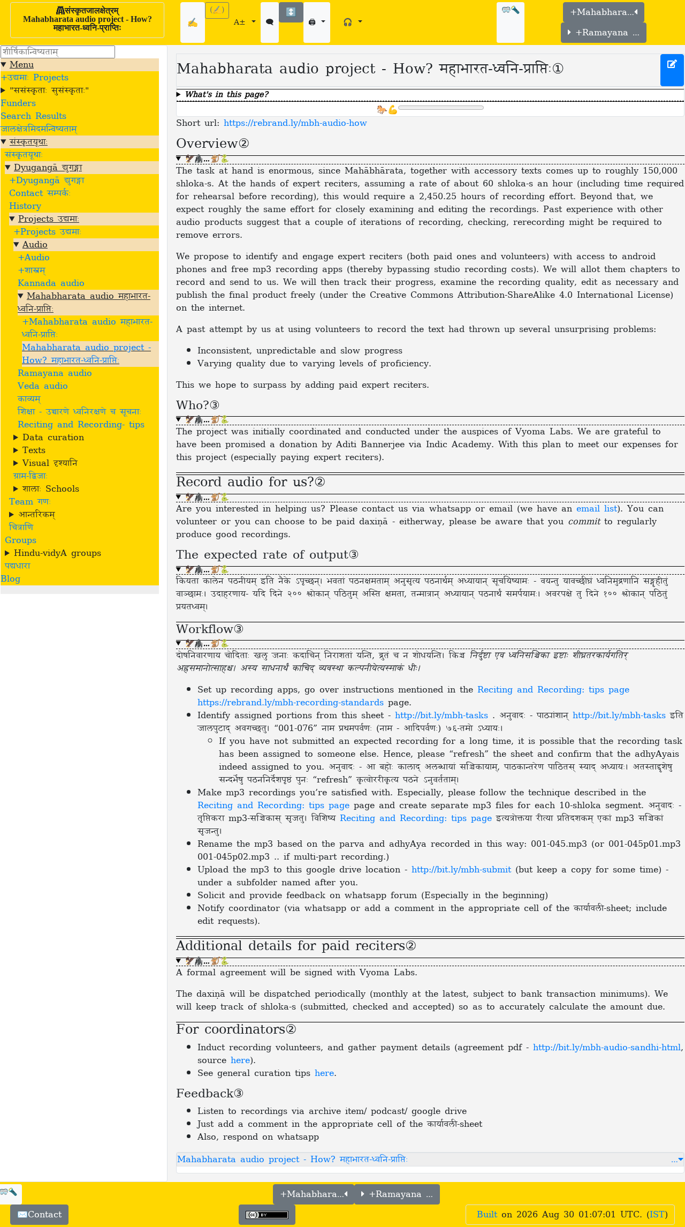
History (25, 206)
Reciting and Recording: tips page (273, 805)
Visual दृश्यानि (50, 463)
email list (596, 509)
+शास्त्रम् (31, 270)
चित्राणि (21, 528)
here (240, 1060)
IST (657, 1215)
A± (241, 23)
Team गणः (30, 502)
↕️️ (291, 12)
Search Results (33, 116)
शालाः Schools (50, 489)
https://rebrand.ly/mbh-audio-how (295, 123)
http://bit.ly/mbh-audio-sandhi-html (607, 1048)
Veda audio (43, 386)
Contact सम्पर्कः (40, 193)
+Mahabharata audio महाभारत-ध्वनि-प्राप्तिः (87, 328)
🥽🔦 (510, 10)
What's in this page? (226, 95)
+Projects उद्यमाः (47, 232)
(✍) (217, 10)
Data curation (53, 437)
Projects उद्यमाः (48, 219)
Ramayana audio (55, 373)
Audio (35, 244)
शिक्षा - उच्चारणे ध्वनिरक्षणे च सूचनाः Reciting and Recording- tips (81, 418)
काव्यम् (29, 399)
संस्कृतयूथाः (29, 142)
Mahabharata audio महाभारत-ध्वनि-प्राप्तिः (84, 302)
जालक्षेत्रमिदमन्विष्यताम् (39, 129)
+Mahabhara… (602, 12)
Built (487, 1215)
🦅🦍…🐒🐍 (206, 160)
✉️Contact (39, 1215)
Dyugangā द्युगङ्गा (48, 167)
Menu (22, 64)
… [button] (674, 1159)
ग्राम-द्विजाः (30, 476)
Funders (18, 103)
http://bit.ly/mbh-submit (461, 870)
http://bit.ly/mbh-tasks (443, 715)
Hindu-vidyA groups (57, 553)
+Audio (34, 258)
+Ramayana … (605, 33)
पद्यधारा (17, 566)
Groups (20, 540)
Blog (10, 579)
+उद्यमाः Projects (34, 78)
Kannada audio (51, 283)
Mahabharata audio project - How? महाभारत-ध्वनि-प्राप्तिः (86, 354)
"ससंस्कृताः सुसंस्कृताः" (49, 90)
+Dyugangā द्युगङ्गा (46, 180)
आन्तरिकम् (36, 514)
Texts (33, 450)
